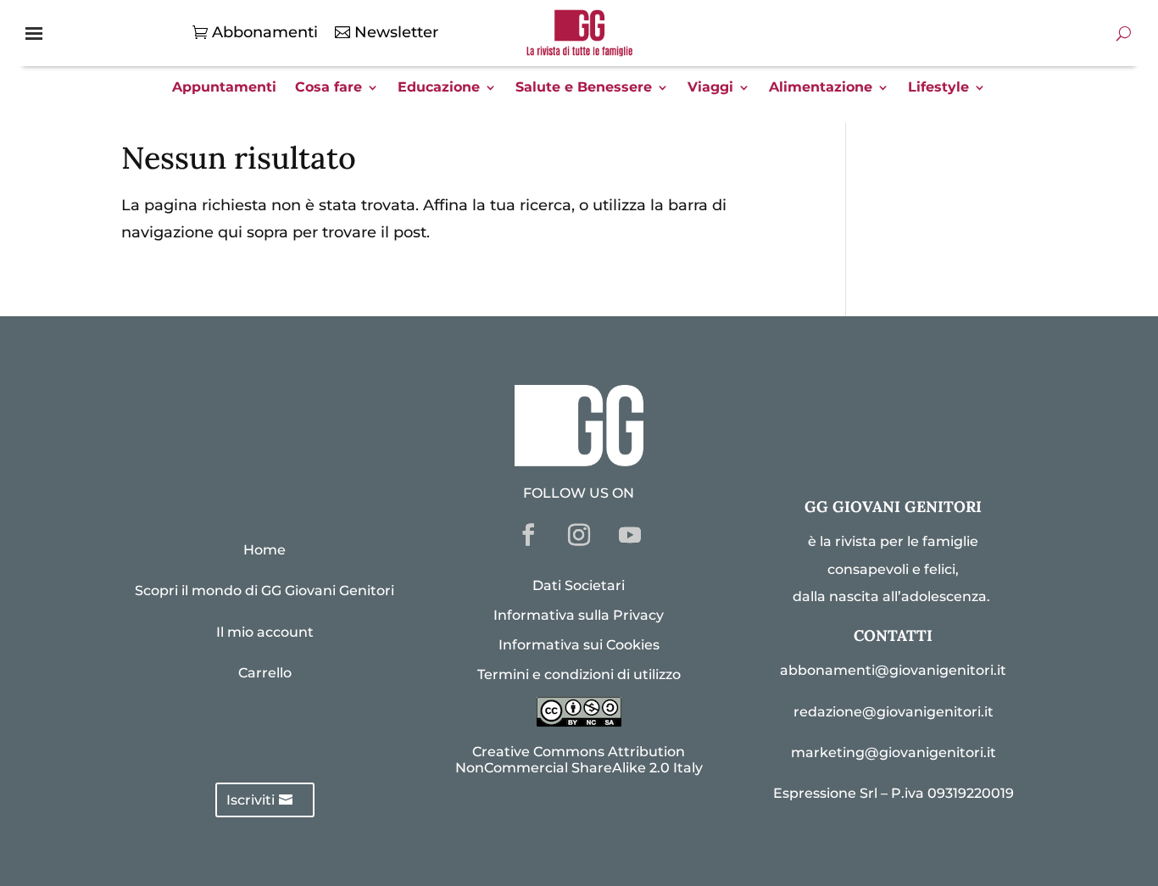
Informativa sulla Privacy (578, 615)
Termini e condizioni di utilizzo (579, 674)
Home (264, 550)
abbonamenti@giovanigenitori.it (893, 670)
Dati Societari (578, 585)
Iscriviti (250, 800)
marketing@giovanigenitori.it (893, 752)
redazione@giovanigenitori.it (893, 712)
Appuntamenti (224, 88)
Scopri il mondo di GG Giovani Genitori (264, 590)
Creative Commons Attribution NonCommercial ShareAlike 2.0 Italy (579, 760)
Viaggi (710, 88)
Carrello (265, 673)
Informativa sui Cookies (579, 645)
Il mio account (265, 632)
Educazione (439, 88)
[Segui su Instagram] (579, 535)
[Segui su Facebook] (528, 535)
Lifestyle (938, 88)
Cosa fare (328, 88)
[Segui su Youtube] (630, 535)
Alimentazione (820, 88)
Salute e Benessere (583, 88)
